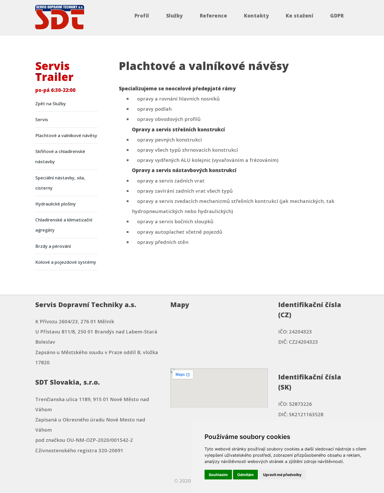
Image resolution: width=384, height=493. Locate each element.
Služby (174, 16)
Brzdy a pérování (53, 246)
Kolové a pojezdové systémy (65, 262)
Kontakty (256, 16)
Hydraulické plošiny (55, 204)
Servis (41, 119)
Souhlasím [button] (218, 474)
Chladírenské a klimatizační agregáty (63, 225)
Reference (213, 16)
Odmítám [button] (245, 474)
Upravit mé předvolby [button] (282, 474)
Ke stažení (299, 16)
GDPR (337, 16)
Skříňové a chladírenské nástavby (60, 156)
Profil (142, 16)
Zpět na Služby (50, 104)
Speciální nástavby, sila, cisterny (60, 183)
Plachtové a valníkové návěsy (66, 135)
